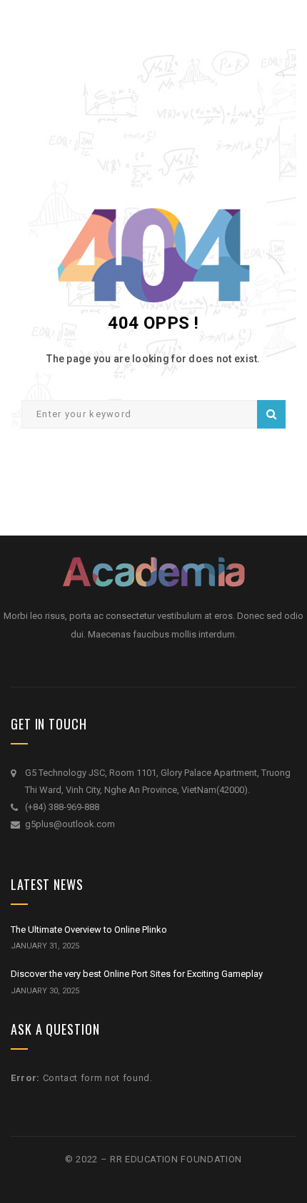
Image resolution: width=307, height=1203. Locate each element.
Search (271, 414)
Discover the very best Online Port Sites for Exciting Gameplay (137, 973)
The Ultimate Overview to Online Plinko (89, 929)
